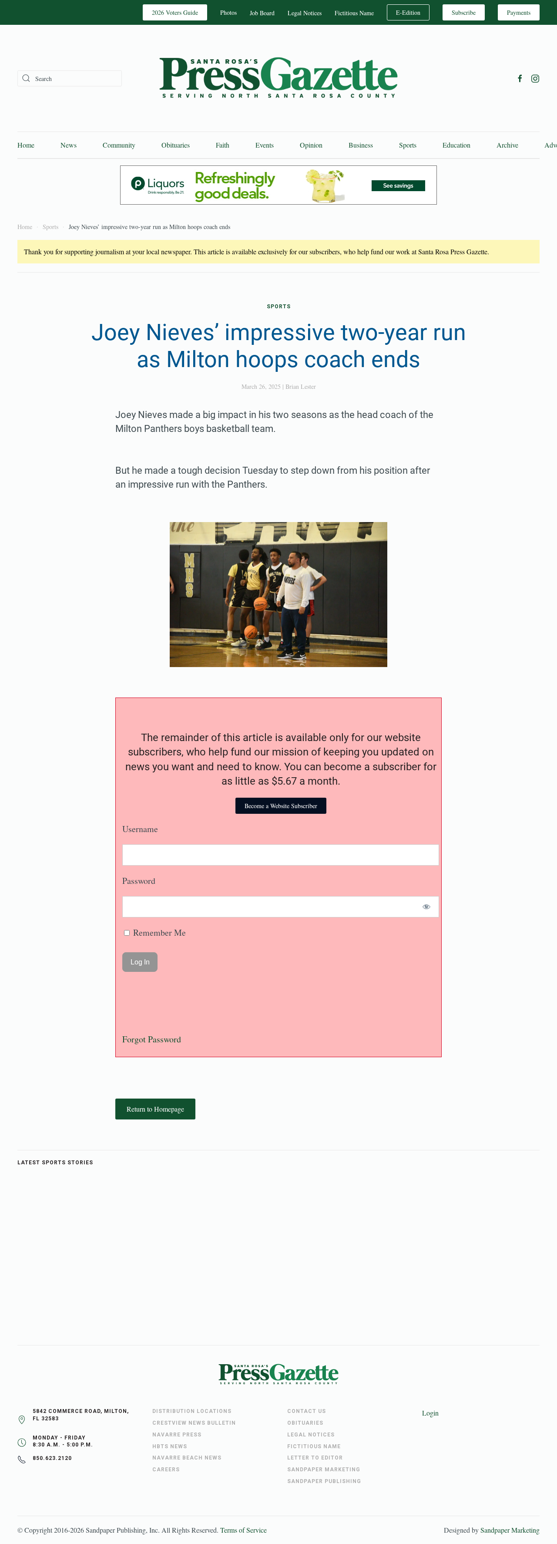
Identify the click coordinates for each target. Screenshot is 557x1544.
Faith (222, 144)
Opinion (311, 144)
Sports (407, 144)
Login (430, 1412)
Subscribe (464, 12)
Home (25, 144)
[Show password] (426, 906)
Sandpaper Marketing (510, 1529)
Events (264, 144)
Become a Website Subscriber (281, 806)
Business (361, 144)
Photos (228, 12)
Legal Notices (305, 13)
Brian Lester (300, 386)
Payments (518, 12)
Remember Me (158, 932)
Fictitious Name (354, 13)
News (68, 144)
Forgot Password (151, 1039)
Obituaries (175, 144)
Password (138, 881)
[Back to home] (278, 78)
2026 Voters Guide (175, 12)
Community (119, 144)
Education (456, 144)
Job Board (262, 13)
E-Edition (408, 12)
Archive (507, 144)
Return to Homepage (155, 1108)
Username (140, 829)
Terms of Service (243, 1529)
